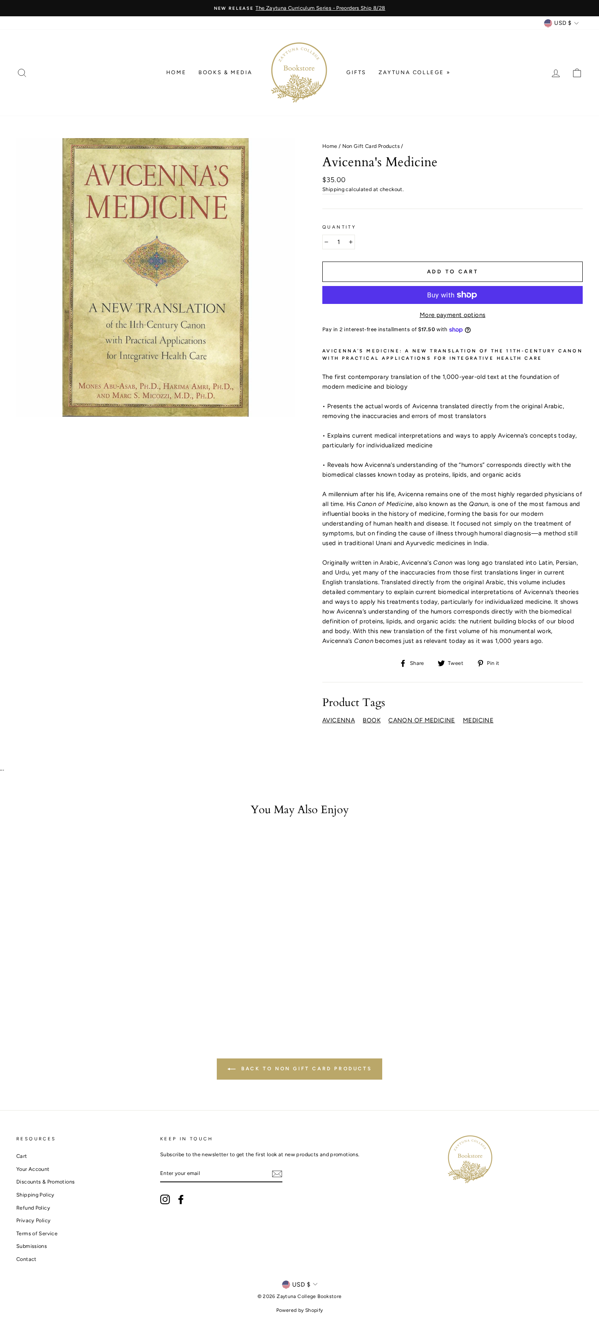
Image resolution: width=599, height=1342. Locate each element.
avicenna (338, 720)
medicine (478, 720)
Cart (21, 1156)
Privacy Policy (33, 1220)
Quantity (339, 227)
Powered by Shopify (299, 1310)
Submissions (31, 1246)
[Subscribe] (277, 1173)
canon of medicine (421, 720)
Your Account (33, 1169)
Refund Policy (33, 1208)
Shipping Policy (35, 1195)
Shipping (333, 189)
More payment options (453, 315)
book (372, 720)
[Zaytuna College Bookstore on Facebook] (181, 1199)
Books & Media (225, 72)
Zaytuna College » (414, 72)
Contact (26, 1259)
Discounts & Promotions (45, 1182)
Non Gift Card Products (371, 146)
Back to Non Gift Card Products (305, 1068)
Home (176, 72)
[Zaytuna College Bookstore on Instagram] (165, 1199)
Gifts (356, 72)
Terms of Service (36, 1233)
